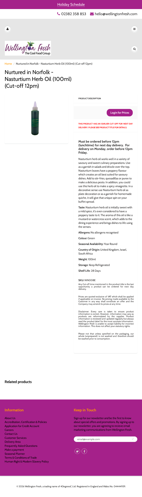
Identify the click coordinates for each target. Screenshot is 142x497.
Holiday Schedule (71, 4)
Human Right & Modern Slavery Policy (27, 461)
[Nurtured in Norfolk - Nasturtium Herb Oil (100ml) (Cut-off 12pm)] (36, 118)
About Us (10, 418)
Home (8, 63)
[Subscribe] (132, 439)
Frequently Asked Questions (21, 446)
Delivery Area (13, 441)
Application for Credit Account (22, 426)
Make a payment (14, 449)
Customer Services (15, 438)
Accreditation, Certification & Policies (26, 422)
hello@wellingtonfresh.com (116, 14)
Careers (9, 430)
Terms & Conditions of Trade (21, 457)
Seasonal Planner (15, 453)
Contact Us (11, 433)
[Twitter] (77, 451)
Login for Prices (119, 112)
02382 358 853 (73, 14)
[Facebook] (84, 451)
